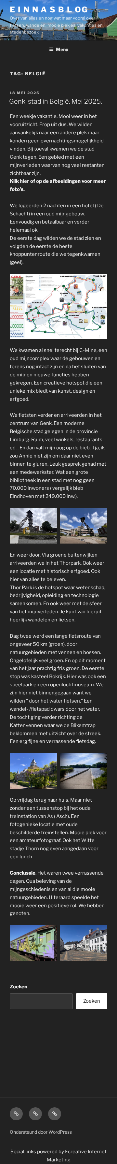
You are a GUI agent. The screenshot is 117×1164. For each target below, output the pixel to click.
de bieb (81, 448)
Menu (62, 49)
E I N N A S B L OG (49, 9)
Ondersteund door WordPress (41, 1132)
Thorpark (70, 563)
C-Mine (88, 350)
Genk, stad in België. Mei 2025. (55, 101)
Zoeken (18, 987)
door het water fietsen (54, 701)
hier (24, 181)
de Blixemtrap (80, 725)
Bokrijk (57, 676)
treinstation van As (32, 816)
